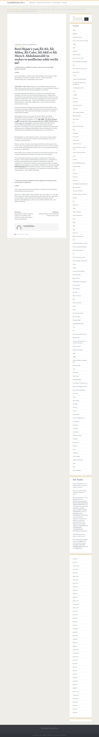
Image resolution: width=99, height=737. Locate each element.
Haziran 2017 (75, 656)
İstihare (74, 208)
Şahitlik (74, 356)
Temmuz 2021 (76, 565)
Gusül (74, 156)
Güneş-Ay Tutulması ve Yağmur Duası (79, 148)
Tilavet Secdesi (76, 432)
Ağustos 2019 (76, 600)
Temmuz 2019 (76, 604)
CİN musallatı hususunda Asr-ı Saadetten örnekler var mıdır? (79, 535)
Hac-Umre (75, 159)
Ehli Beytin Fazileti (77, 115)
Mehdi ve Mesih (76, 278)
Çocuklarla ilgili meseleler (78, 87)
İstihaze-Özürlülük (77, 212)
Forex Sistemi (76, 136)
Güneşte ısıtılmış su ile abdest (79, 152)
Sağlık (74, 353)
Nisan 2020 (75, 579)
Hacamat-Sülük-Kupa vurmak (79, 163)
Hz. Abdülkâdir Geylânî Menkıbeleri (80, 184)
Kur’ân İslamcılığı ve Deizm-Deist (80, 260)
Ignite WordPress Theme (42, 735)
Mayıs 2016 (75, 702)
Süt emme (75, 407)
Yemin (74, 463)
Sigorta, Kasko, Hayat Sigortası (79, 390)
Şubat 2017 (75, 670)
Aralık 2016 (75, 677)
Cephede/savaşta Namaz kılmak (79, 79)
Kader (74, 229)
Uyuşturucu (75, 446)
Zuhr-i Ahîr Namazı (77, 470)
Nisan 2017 (75, 663)
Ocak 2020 (75, 590)
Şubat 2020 (75, 586)
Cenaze (74, 75)
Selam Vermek (76, 376)
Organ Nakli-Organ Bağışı (78, 323)
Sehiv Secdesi (76, 372)
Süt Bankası (75, 404)
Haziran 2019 (75, 607)
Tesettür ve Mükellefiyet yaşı (79, 418)
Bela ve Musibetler (77, 54)
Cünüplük (75, 94)
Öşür (74, 330)
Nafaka (74, 306)
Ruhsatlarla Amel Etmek (78, 349)
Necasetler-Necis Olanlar (78, 313)
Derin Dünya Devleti (77, 105)
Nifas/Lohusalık (76, 316)
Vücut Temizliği (76, 456)
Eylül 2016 (75, 688)
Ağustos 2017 (76, 649)
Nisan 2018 (75, 635)
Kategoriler (57, 2)
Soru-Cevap (20, 234)
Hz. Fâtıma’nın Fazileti (77, 191)
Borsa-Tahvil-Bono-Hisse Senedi (80, 68)
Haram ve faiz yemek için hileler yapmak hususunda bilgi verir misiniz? (79, 492)
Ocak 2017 (75, 674)
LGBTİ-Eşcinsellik (77, 274)
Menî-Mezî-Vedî (76, 285)
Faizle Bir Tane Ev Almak (78, 126)
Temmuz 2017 (76, 653)
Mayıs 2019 (75, 611)
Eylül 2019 (75, 597)
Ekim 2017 (75, 642)
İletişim (64, 2)
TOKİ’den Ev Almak (77, 435)
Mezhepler (75, 292)
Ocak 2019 (75, 625)
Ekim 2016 (75, 684)
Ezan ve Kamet (76, 119)
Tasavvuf (75, 411)
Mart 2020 (75, 583)
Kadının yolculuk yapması (78, 236)
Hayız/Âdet (75, 177)
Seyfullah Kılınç (32, 44)
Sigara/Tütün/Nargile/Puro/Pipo (80, 386)
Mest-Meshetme (76, 288)
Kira (74, 253)
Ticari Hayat (75, 428)
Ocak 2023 (75, 559)
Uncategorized (76, 442)
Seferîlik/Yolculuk (76, 365)
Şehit (74, 369)
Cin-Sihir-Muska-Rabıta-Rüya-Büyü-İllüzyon (79, 83)
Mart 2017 (75, 667)
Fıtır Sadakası (75, 133)
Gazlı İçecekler (76, 140)
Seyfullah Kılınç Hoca (16, 2)
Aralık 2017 (75, 639)
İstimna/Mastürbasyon (77, 215)
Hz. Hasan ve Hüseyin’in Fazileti (79, 194)
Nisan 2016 (75, 705)
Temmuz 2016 (76, 695)
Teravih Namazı (76, 414)
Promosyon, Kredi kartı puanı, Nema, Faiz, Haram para (79, 342)
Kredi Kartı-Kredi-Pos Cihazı (79, 257)
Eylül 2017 (75, 646)
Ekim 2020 (75, 572)
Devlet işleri (75, 108)
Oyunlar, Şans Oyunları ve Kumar (80, 334)
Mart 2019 (75, 618)
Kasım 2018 (75, 628)
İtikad (74, 222)
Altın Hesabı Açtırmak (77, 37)
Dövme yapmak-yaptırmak (78, 112)
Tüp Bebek (75, 439)
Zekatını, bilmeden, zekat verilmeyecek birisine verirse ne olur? (49, 214)
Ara (73, 16)
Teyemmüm (75, 425)
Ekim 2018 (75, 632)
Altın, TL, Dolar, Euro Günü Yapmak (80, 40)
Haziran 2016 (75, 698)
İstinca (74, 218)
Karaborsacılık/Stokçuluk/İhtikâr (79, 246)
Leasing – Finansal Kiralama (79, 271)
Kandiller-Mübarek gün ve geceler (80, 243)
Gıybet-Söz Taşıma (77, 143)
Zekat (18, 9)
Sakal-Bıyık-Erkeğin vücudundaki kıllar (80, 361)
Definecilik (75, 101)
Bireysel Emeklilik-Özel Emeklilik (80, 61)
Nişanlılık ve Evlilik (77, 320)
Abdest (74, 30)
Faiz (74, 122)
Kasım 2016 (75, 681)
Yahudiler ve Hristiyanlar (78, 459)
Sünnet (74, 397)
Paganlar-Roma (76, 337)
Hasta (74, 170)
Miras (74, 299)
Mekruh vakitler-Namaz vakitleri (79, 281)
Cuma (74, 91)
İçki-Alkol (75, 197)
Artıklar (74, 44)
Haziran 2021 (75, 569)
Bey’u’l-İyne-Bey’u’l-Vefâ (78, 58)
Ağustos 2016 (76, 691)
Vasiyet (74, 449)
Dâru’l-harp (75, 98)
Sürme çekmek (76, 400)
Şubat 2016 (75, 712)
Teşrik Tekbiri (76, 421)
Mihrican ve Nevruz (77, 295)
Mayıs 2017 (75, 660)
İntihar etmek (75, 205)
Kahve (74, 239)
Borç (74, 65)
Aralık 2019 (75, 593)
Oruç (74, 327)
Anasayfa (32, 2)
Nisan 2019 (75, 614)
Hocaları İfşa (75, 180)
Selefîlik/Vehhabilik (77, 379)
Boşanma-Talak (76, 72)
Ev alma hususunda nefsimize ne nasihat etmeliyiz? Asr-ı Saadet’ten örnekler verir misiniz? (80, 485)
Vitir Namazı (75, 453)
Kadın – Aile (75, 232)
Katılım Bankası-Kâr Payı (78, 250)
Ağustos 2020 (76, 576)
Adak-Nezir (75, 33)
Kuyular (74, 267)
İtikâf (74, 225)
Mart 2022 (75, 562)
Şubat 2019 (75, 621)
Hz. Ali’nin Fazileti (77, 187)
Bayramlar (75, 51)
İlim (74, 201)
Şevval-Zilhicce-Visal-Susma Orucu (80, 383)
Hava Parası (75, 173)
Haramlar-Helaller (76, 166)
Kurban (74, 264)
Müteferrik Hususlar (77, 302)
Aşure (74, 47)
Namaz (74, 309)
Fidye (74, 129)
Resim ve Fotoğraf (77, 346)
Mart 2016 (75, 709)
